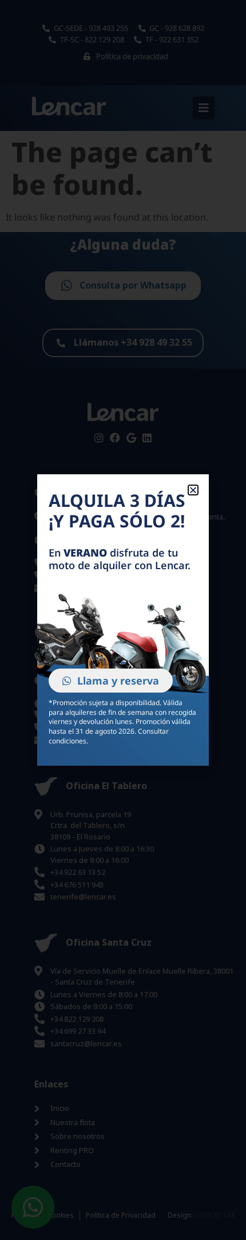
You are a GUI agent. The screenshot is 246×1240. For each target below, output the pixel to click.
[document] (123, 620)
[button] (193, 490)
